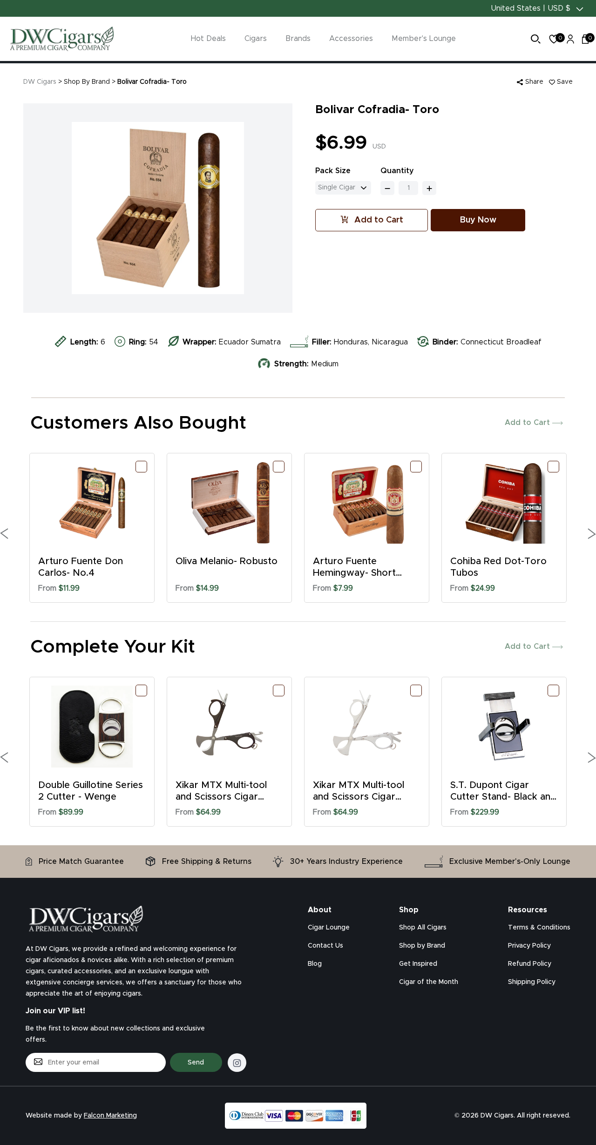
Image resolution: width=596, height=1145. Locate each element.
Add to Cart (528, 422)
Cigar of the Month (428, 982)
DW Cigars (39, 82)
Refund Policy (529, 964)
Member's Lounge (424, 38)
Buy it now (478, 220)
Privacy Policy (529, 946)
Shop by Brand (422, 946)
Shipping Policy (531, 982)
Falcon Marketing (110, 1115)
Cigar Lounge (329, 927)
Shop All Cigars (423, 927)
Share (533, 82)
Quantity (397, 171)
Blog (315, 964)
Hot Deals (208, 38)
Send (196, 1062)
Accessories (351, 38)
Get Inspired (418, 964)
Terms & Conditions (539, 927)
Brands (298, 38)
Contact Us (325, 946)
